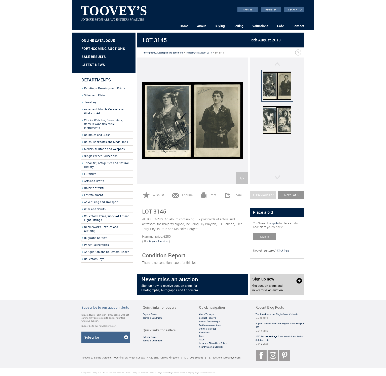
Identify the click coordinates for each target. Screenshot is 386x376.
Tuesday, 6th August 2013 (199, 52)
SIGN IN (247, 9)
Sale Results (93, 56)
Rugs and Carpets (95, 238)
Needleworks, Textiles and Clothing (101, 229)
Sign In (264, 236)
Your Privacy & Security (211, 346)
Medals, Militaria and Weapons (104, 149)
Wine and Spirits (95, 209)
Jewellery (90, 102)
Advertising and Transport (101, 202)
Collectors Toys (94, 259)
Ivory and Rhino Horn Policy (213, 343)
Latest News (93, 64)
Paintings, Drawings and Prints (104, 88)
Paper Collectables (96, 245)
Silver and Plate (94, 95)
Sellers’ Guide (150, 336)
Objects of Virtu (94, 188)
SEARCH (295, 9)
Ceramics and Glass (97, 135)
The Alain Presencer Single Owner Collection (277, 314)
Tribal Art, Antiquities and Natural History (106, 165)
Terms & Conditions (152, 317)
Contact (298, 26)
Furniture (90, 174)
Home (184, 26)
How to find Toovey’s (209, 321)
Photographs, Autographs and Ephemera (163, 52)
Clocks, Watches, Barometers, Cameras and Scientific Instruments (103, 124)
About (201, 26)
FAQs (201, 339)
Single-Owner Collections (100, 156)
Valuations (260, 26)
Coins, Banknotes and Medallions (106, 142)
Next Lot (290, 195)
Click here (283, 250)
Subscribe (91, 337)
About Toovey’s (206, 314)
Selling (239, 26)
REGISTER (271, 9)
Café (280, 26)
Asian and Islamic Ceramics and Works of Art (105, 111)
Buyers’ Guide (150, 314)
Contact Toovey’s (207, 317)
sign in (274, 223)
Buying (220, 26)
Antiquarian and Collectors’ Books (106, 252)
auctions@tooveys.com (226, 357)
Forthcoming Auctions (103, 48)
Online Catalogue (98, 40)
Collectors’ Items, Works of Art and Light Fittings (106, 218)
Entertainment (93, 195)
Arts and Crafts (94, 181)
